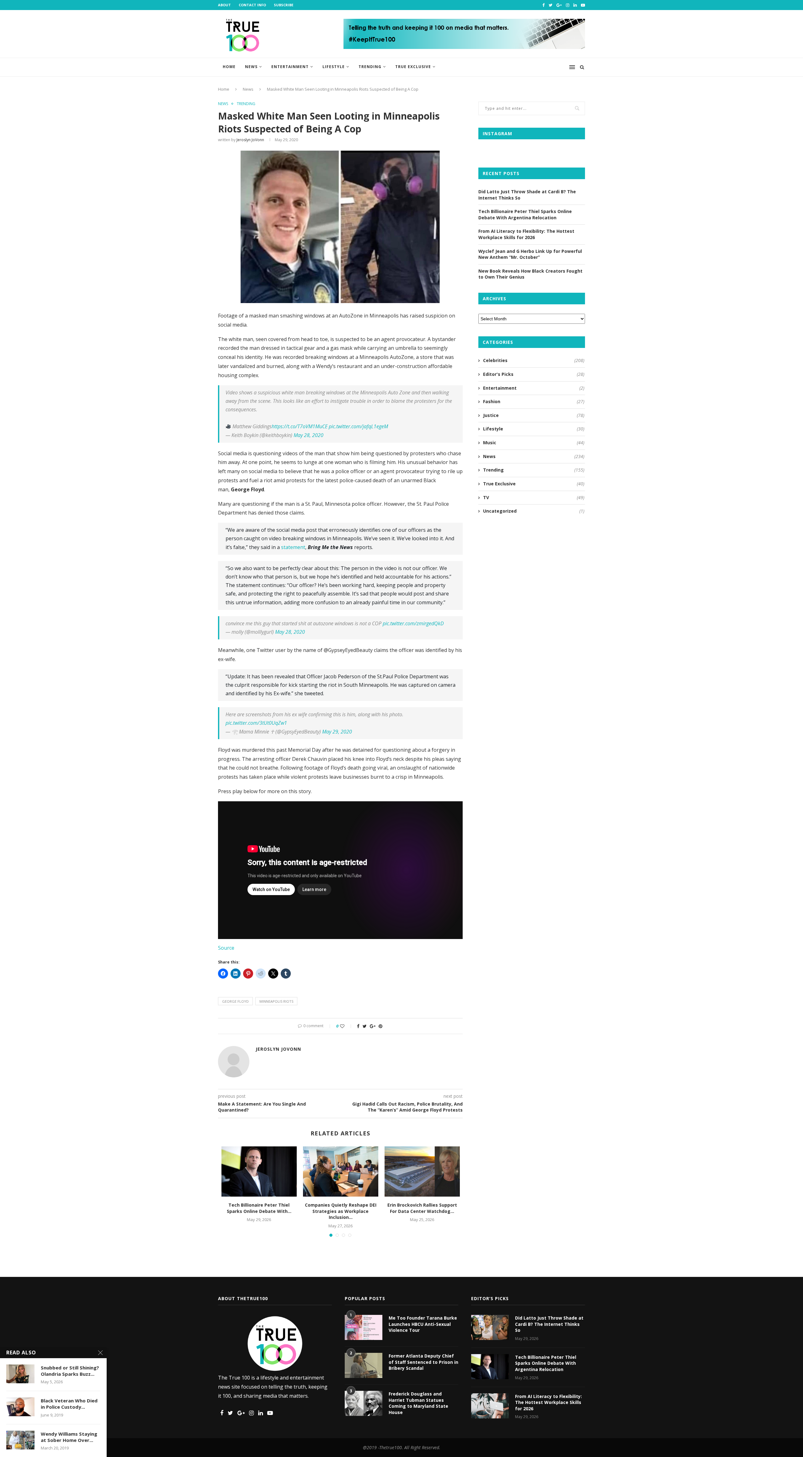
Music (533, 443)
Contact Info (252, 5)
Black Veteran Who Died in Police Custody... (69, 1403)
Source (226, 947)
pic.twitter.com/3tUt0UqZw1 (256, 722)
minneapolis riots (276, 1001)
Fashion (533, 401)
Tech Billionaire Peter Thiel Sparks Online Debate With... (259, 1208)
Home (229, 66)
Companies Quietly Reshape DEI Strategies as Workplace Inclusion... (340, 1211)
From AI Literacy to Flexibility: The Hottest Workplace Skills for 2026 (526, 234)
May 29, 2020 (337, 731)
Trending (370, 66)
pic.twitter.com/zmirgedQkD (413, 623)
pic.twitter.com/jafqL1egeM (358, 426)
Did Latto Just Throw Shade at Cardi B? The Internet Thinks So (549, 1324)
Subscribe (283, 5)
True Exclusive (413, 66)
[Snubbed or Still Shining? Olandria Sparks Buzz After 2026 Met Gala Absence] (20, 1373)
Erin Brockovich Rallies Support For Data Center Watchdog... (422, 1208)
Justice (533, 415)
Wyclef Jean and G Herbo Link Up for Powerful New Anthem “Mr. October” (530, 254)
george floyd (235, 1001)
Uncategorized (533, 511)
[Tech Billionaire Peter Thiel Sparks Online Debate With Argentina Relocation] (259, 1171)
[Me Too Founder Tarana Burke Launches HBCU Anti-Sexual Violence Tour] (363, 1327)
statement (293, 547)
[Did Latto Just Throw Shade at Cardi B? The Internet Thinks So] (490, 1327)
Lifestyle (333, 66)
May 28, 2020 (308, 435)
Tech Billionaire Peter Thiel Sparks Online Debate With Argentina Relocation (525, 214)
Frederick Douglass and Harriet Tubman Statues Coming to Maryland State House (418, 1403)
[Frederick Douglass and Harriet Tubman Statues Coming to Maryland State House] (363, 1403)
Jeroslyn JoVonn (250, 139)
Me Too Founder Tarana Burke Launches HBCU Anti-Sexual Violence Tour (423, 1324)
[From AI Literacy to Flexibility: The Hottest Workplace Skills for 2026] (490, 1405)
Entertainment (290, 66)
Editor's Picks (533, 374)
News (251, 66)
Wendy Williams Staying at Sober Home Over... (69, 1437)
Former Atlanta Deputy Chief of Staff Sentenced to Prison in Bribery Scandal (423, 1362)
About (224, 5)
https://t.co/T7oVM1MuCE (299, 426)
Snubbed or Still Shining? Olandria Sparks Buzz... (70, 1370)
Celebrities (533, 360)
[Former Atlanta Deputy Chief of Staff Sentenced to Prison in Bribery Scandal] (363, 1365)
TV (533, 497)
